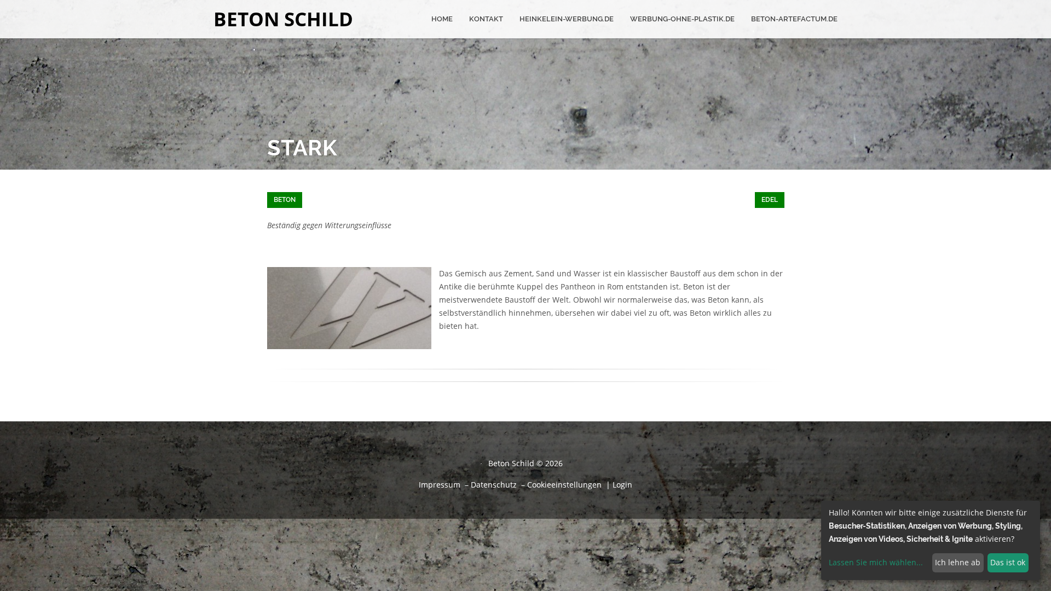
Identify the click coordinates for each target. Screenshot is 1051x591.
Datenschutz (494, 484)
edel (769, 200)
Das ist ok (1007, 562)
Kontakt (486, 19)
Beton (285, 200)
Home (442, 19)
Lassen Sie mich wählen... (876, 562)
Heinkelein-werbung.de (566, 19)
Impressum (439, 484)
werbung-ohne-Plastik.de (682, 19)
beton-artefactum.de (794, 19)
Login (622, 484)
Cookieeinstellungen (564, 484)
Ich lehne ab (957, 562)
